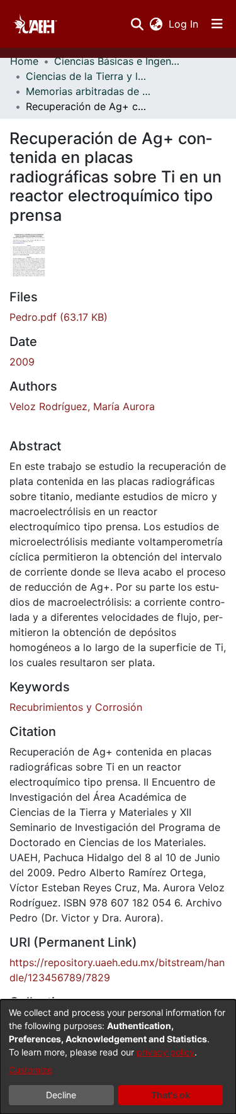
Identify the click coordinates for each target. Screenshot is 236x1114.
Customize (30, 1069)
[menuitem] (156, 23)
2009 (22, 361)
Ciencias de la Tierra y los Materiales (89, 76)
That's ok (170, 1094)
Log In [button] (184, 24)
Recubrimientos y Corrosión (75, 707)
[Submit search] (137, 23)
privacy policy (165, 1052)
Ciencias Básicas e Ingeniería (117, 61)
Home (24, 61)
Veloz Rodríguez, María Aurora (82, 406)
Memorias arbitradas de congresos (89, 91)
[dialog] (118, 1057)
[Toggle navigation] (217, 24)
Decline (61, 1094)
